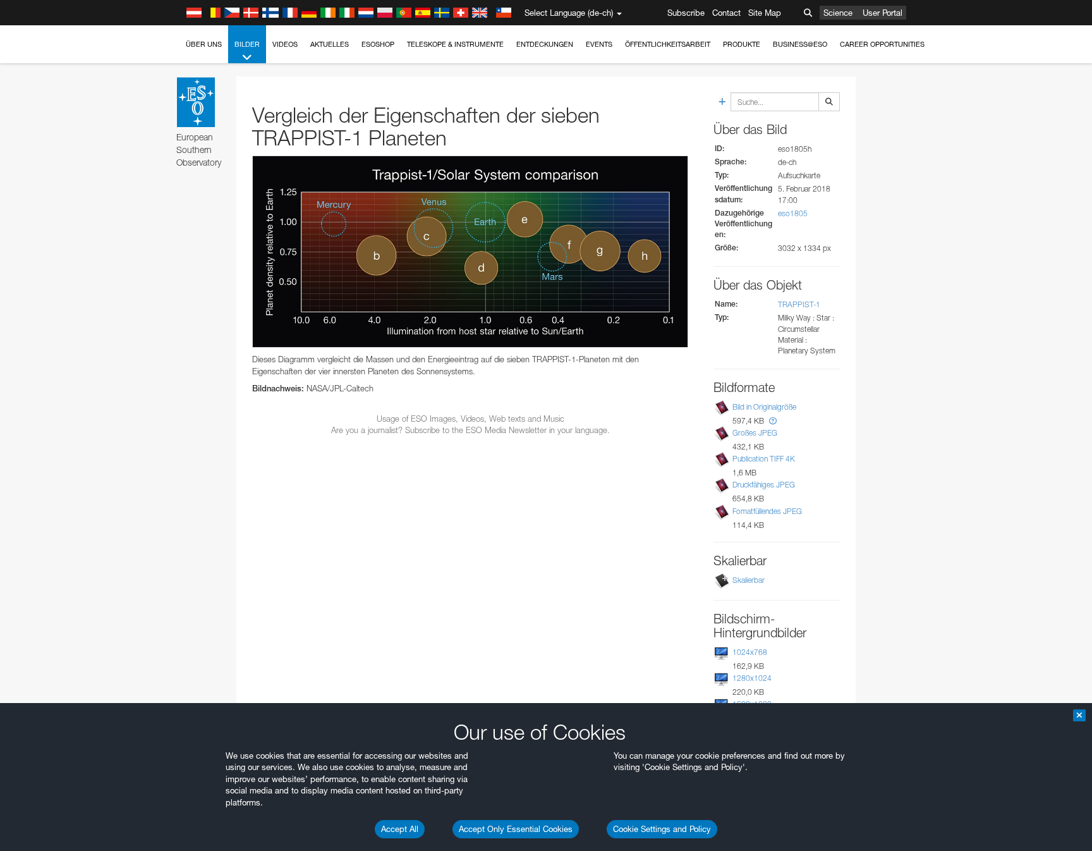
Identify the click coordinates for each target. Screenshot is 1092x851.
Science (837, 13)
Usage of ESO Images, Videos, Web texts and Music (470, 418)
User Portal (882, 13)
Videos (285, 44)
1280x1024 (752, 678)
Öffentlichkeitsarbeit (667, 44)
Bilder (247, 44)
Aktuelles (329, 44)
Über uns (204, 44)
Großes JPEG (754, 433)
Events (599, 44)
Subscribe (686, 13)
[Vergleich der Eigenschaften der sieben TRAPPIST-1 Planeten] (470, 252)
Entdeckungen (544, 44)
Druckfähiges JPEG (763, 484)
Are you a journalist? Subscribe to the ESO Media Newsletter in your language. (470, 430)
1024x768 (749, 652)
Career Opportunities (882, 44)
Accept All (399, 829)
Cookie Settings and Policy (662, 829)
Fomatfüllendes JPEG (767, 511)
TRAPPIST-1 (799, 304)
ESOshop (377, 44)
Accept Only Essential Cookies (516, 829)
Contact (726, 13)
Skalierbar (748, 580)
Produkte (741, 44)
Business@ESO (800, 44)
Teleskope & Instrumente (455, 44)
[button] (773, 421)
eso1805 (793, 213)
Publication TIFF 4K (763, 458)
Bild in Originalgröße (764, 407)
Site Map (764, 13)
